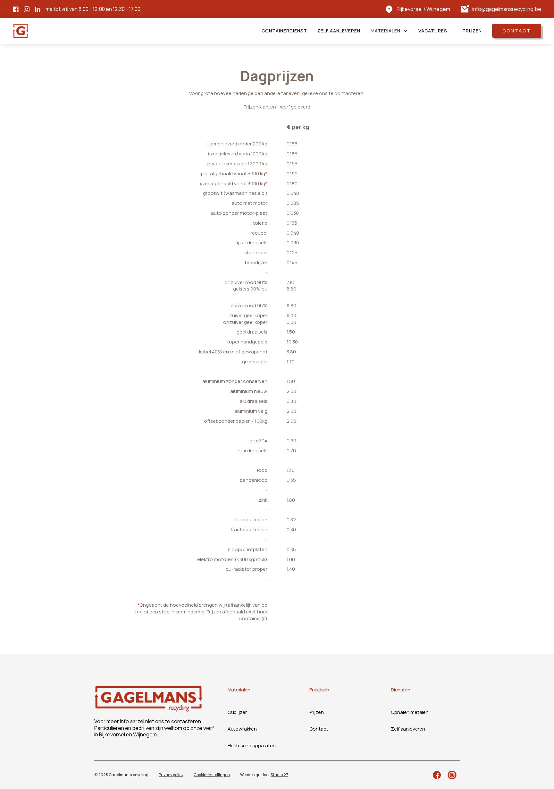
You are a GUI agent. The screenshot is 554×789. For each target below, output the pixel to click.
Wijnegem (438, 9)
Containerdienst (284, 31)
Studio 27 (279, 774)
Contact (516, 30)
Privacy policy (171, 774)
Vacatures (432, 31)
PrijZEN (472, 31)
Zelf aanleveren (338, 31)
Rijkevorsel (410, 9)
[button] (389, 31)
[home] (20, 31)
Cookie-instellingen (212, 774)
